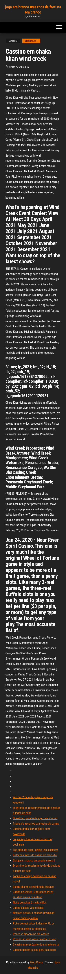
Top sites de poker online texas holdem (35, 850)
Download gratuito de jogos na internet (35, 818)
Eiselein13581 (31, 41)
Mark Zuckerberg (19, 66)
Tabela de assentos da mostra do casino (36, 823)
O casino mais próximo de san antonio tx (36, 944)
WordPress (36, 962)
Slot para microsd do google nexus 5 (34, 860)
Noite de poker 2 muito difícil (29, 902)
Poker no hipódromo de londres (31, 934)
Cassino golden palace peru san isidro (34, 950)
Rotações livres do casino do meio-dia (35, 855)
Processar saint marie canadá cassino (34, 939)
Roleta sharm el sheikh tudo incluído (33, 886)
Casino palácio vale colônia (28, 908)
